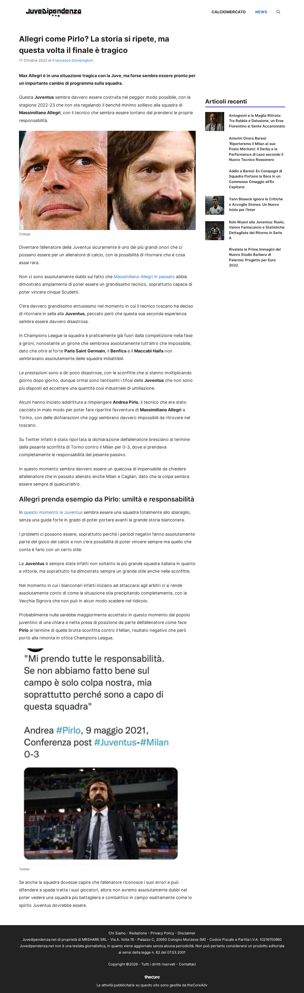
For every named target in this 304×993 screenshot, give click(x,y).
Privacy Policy (162, 933)
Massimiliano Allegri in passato (144, 276)
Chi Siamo (117, 933)
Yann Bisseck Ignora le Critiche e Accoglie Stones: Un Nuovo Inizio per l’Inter (256, 204)
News (261, 11)
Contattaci (187, 964)
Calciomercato (229, 11)
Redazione (138, 933)
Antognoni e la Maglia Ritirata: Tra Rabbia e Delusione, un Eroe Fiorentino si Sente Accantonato (257, 120)
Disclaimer (186, 933)
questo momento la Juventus (53, 512)
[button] (278, 12)
